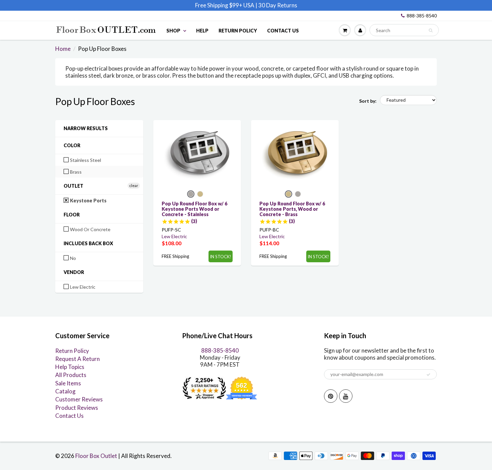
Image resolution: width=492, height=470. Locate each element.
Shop (173, 30)
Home (63, 48)
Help (202, 30)
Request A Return (77, 358)
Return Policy (238, 30)
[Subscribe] (428, 374)
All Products (70, 374)
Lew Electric (82, 287)
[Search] (430, 30)
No (72, 258)
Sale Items (68, 383)
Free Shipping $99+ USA (224, 5)
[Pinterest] (330, 396)
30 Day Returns (277, 5)
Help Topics (69, 366)
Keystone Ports (87, 200)
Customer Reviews (79, 399)
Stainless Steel (85, 160)
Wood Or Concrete (89, 229)
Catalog (65, 391)
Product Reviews (76, 407)
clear (133, 185)
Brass (75, 172)
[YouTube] (345, 396)
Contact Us (283, 30)
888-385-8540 (422, 15)
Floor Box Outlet (96, 455)
